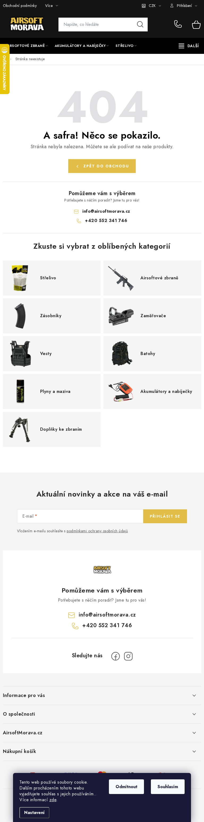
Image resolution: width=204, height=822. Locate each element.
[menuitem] (27, 46)
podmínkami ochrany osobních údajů (97, 531)
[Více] (188, 46)
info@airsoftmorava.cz (106, 211)
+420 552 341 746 (179, 24)
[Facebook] (115, 656)
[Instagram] (128, 656)
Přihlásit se (165, 516)
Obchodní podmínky (20, 5)
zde (53, 800)
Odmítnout (126, 787)
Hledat (140, 24)
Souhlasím (168, 787)
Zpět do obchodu (106, 166)
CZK (152, 5)
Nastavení (34, 812)
